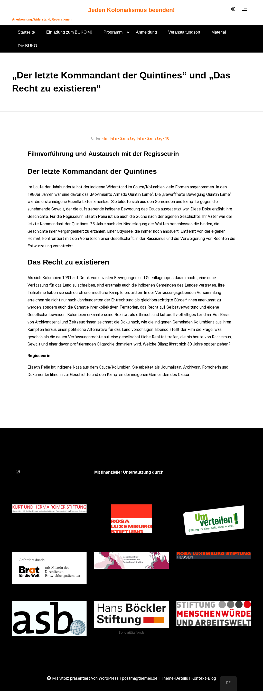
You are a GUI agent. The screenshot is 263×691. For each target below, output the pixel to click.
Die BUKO (27, 46)
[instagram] (233, 9)
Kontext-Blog (203, 678)
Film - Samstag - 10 (153, 138)
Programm (113, 32)
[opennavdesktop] (244, 9)
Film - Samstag (122, 138)
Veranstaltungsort (184, 32)
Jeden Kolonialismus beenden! (131, 10)
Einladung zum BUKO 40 (69, 32)
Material (218, 32)
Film (105, 138)
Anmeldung (146, 32)
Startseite (26, 32)
